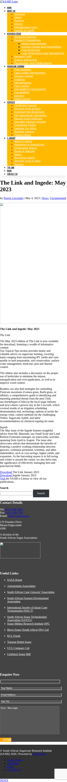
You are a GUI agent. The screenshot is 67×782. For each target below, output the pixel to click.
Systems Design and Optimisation (41, 46)
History (18, 24)
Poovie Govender (13, 198)
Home (9, 7)
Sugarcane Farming (15, 66)
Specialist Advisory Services (30, 121)
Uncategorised (58, 198)
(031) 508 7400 (14, 509)
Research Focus (14, 33)
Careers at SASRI (24, 30)
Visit (3, 478)
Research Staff (22, 56)
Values (18, 17)
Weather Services (24, 131)
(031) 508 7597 (14, 512)
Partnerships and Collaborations (33, 63)
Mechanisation (22, 82)
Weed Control (22, 99)
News (9, 171)
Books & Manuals (24, 151)
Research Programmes (27, 40)
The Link (10, 167)
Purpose (19, 20)
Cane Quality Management (30, 72)
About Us (11, 11)
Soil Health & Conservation (30, 89)
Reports (19, 164)
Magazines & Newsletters (29, 144)
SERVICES (11, 102)
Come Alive (39, 753)
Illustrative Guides (24, 157)
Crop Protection (30, 50)
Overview (19, 14)
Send (7, 739)
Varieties (19, 95)
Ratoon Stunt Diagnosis (28, 118)
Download (6, 472)
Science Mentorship (25, 60)
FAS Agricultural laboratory (30, 115)
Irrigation (19, 79)
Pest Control (21, 86)
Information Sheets (25, 148)
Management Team (25, 27)
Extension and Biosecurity (29, 112)
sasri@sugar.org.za (18, 515)
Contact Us (12, 174)
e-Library (11, 138)
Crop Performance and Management (42, 53)
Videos (18, 154)
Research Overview (25, 37)
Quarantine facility (25, 125)
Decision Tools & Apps (27, 108)
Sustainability (22, 92)
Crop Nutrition (22, 69)
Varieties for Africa (25, 128)
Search (4, 487)
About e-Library (23, 141)
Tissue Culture (22, 135)
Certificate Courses (25, 105)
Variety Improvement (33, 43)
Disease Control (23, 76)
